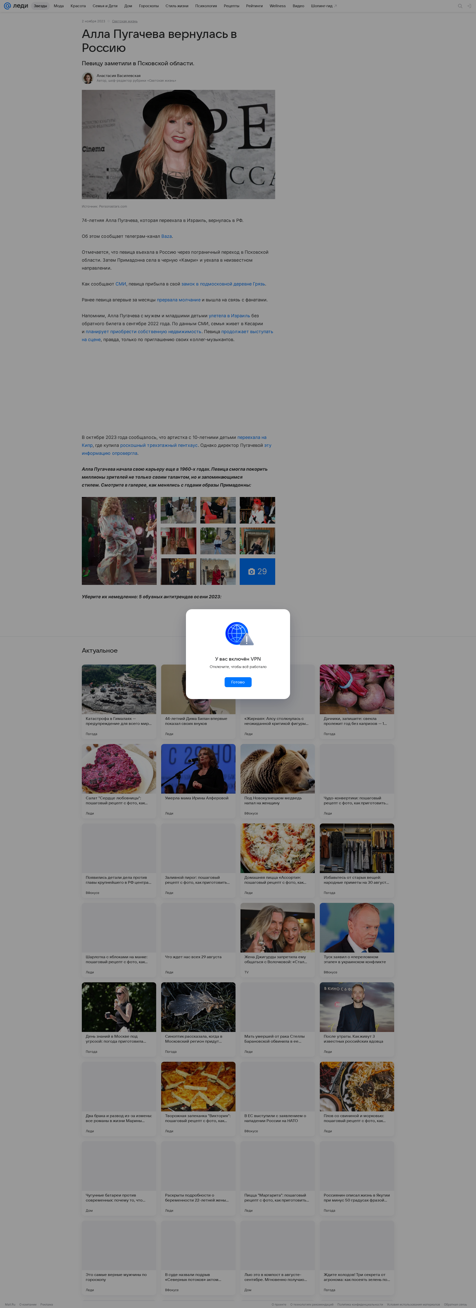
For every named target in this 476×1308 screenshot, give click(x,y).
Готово (238, 682)
